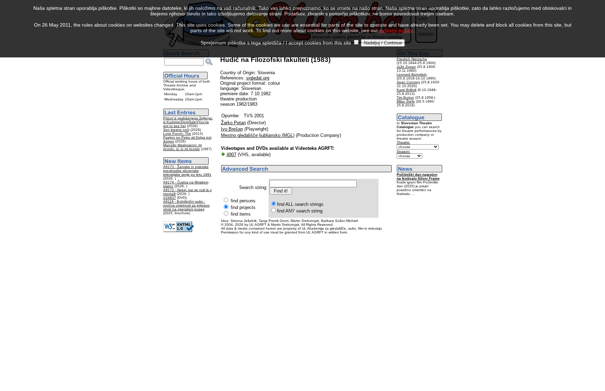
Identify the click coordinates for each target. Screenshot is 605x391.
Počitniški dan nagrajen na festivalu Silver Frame (418, 176)
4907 (231, 154)
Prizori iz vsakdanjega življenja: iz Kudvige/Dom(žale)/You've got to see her (188, 122)
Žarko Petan (233, 122)
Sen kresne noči (176, 130)
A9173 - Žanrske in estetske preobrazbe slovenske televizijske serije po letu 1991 (187, 170)
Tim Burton (405, 97)
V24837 (169, 198)
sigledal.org (257, 78)
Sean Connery (408, 82)
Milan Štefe (406, 101)
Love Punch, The (177, 133)
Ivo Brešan (232, 129)
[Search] (209, 62)
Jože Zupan (406, 67)
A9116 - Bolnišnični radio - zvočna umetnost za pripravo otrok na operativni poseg (186, 205)
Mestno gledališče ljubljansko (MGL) (257, 135)
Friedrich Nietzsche (412, 59)
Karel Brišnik (407, 90)
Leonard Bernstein (412, 74)
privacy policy (396, 30)
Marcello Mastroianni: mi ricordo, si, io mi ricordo (182, 147)
